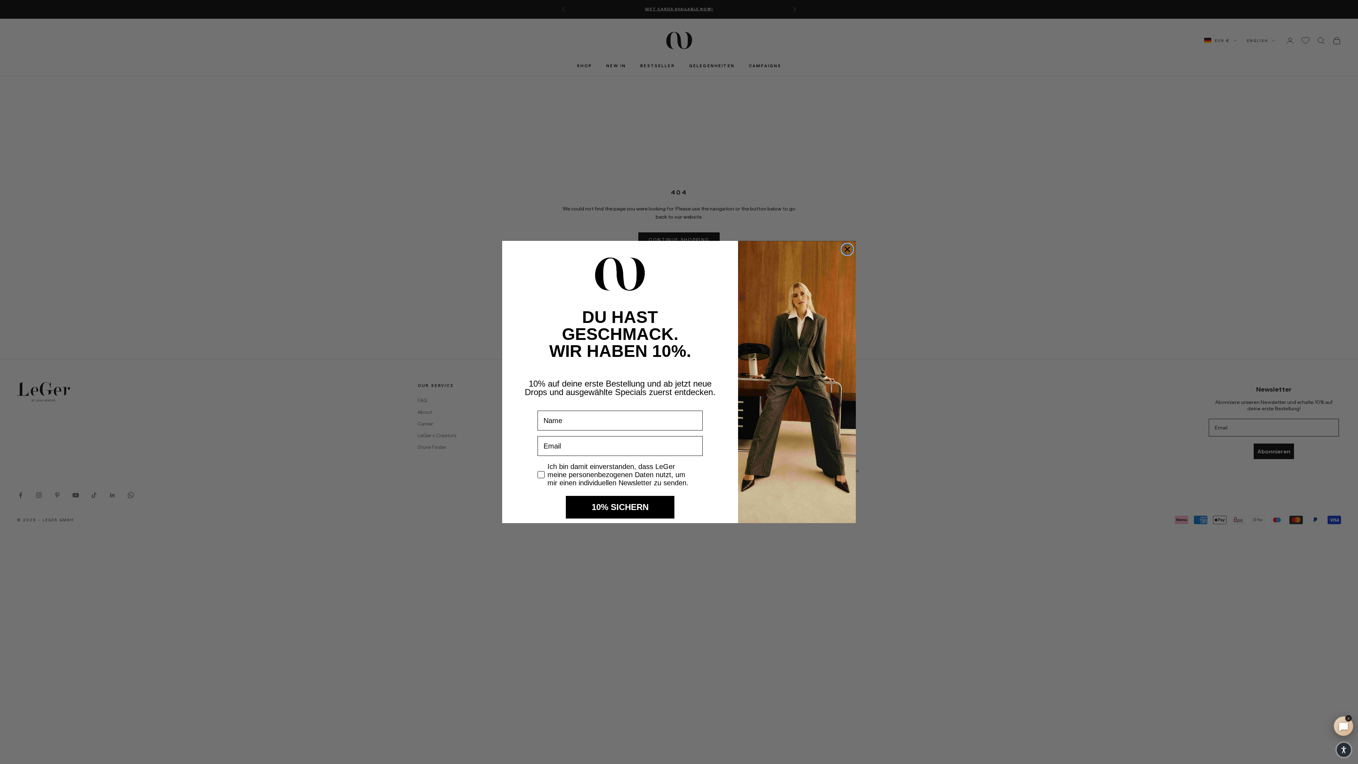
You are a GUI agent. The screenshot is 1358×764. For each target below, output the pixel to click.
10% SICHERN (620, 507)
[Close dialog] (847, 249)
